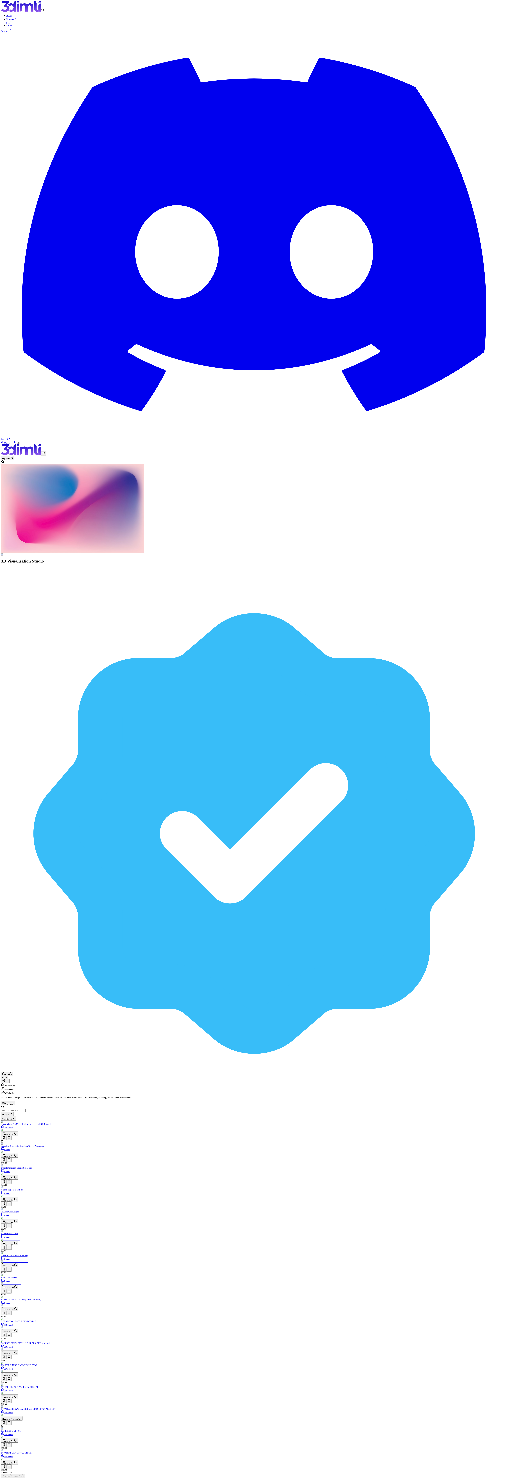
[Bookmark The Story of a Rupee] (3, 1225)
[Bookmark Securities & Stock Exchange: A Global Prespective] (3, 1160)
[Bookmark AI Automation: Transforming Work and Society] (3, 1313)
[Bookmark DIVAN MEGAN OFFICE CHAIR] (3, 1466)
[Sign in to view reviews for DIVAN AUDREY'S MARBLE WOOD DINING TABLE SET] (9, 1423)
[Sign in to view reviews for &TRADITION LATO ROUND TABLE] (9, 1335)
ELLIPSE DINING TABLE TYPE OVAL (19, 1365)
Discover (10, 19)
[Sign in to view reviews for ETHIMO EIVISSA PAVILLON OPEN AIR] (9, 1401)
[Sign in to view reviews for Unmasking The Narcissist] (9, 1203)
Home (9, 15)
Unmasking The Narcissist (12, 1190)
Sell (8, 23)
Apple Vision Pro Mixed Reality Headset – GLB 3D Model (26, 1124)
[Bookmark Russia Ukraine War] (3, 1247)
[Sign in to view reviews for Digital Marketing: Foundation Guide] (9, 1182)
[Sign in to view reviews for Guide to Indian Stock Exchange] (9, 1269)
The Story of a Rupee (10, 1212)
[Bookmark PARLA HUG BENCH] (3, 1445)
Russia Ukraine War (9, 1233)
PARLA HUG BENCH (11, 1431)
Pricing (9, 25)
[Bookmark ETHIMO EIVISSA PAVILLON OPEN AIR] (3, 1401)
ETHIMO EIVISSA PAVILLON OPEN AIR (20, 1387)
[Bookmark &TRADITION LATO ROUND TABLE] (3, 1335)
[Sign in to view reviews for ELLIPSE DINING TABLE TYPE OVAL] (9, 1379)
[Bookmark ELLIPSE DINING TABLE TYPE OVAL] (3, 1379)
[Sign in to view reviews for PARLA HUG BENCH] (9, 1445)
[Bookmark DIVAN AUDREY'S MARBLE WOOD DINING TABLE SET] (3, 1423)
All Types (5, 1115)
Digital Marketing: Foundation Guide (16, 1168)
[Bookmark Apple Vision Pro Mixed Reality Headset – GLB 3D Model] (3, 1138)
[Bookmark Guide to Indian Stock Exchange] (3, 1269)
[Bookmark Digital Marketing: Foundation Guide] (3, 1182)
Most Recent (7, 1119)
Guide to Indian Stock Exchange (14, 1255)
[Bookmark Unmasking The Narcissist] (3, 1203)
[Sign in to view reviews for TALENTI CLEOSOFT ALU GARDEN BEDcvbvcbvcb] (9, 1357)
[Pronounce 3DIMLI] (43, 453)
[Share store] (5, 1081)
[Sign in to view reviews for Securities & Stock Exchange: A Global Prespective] (9, 1160)
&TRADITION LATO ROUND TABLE (18, 1321)
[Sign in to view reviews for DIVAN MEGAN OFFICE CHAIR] (9, 1466)
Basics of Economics (10, 1277)
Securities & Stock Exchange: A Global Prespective (22, 1146)
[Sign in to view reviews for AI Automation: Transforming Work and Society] (9, 1313)
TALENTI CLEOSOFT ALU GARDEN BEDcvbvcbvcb (25, 1343)
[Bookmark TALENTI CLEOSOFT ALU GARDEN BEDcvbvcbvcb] (3, 1357)
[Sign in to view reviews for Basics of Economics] (9, 1291)
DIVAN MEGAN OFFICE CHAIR (16, 1453)
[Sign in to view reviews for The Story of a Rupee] (9, 1225)
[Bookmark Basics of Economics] (3, 1291)
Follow (4, 1078)
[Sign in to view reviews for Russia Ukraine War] (9, 1247)
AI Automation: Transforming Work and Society (21, 1299)
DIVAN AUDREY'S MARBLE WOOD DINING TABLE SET (28, 1409)
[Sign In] (15, 443)
